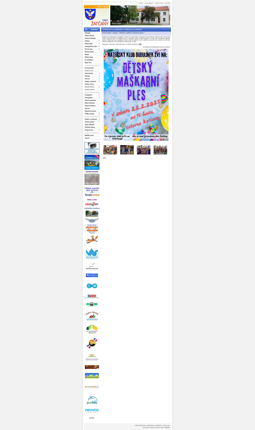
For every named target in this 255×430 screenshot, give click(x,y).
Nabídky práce (89, 135)
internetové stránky (148, 427)
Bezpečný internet (90, 111)
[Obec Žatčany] (96, 16)
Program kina (89, 130)
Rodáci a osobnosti (91, 119)
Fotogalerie (88, 95)
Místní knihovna (90, 103)
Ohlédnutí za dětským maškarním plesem (131, 32)
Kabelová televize (90, 105)
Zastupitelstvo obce (91, 46)
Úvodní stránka (106, 32)
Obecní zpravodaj (90, 100)
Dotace (87, 54)
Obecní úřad (88, 43)
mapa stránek (149, 3)
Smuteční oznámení (89, 89)
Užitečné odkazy (90, 127)
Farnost (87, 78)
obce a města (160, 427)
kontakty (167, 3)
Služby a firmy (89, 84)
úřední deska (159, 3)
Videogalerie (89, 97)
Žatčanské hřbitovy (89, 86)
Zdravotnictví (89, 73)
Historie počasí (89, 122)
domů (141, 3)
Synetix (167, 427)
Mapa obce (88, 62)
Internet (87, 108)
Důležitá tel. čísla (89, 70)
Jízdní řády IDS (89, 124)
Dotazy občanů (89, 35)
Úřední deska (89, 57)
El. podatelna (89, 60)
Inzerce (87, 138)
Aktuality (87, 33)
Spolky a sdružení (90, 81)
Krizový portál (89, 68)
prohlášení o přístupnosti (162, 425)
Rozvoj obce (89, 49)
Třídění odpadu (89, 114)
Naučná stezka (89, 52)
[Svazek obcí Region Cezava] (96, 6)
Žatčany (87, 41)
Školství (87, 76)
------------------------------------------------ (92, 65)
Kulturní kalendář (90, 38)
